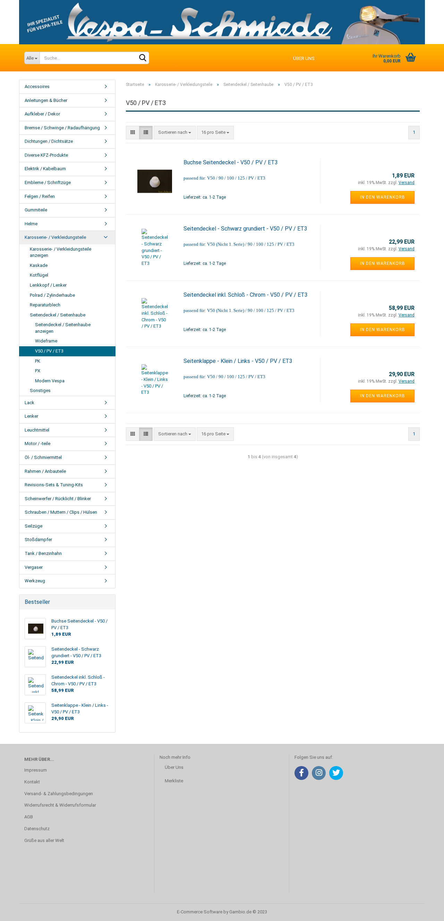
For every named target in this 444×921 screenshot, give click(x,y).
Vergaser (34, 567)
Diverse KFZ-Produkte (46, 155)
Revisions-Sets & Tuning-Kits (54, 484)
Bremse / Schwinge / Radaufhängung (62, 127)
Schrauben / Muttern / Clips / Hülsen (61, 512)
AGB (28, 816)
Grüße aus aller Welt (44, 840)
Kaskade (39, 265)
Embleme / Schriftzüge (48, 182)
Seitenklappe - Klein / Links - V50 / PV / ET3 (237, 361)
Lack (29, 402)
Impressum (35, 770)
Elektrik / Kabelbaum (45, 168)
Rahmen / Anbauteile (45, 471)
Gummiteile (36, 209)
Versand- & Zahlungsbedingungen (58, 793)
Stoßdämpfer (38, 539)
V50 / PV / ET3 (49, 351)
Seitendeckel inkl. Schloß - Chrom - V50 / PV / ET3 (245, 295)
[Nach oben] (425, 910)
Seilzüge (33, 526)
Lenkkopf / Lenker (48, 285)
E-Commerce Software (199, 911)
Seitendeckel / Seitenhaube (57, 315)
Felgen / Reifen (40, 196)
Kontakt (32, 781)
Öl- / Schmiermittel (43, 457)
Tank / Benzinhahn (43, 553)
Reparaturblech (45, 304)
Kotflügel (39, 275)
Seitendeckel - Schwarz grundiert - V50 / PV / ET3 (245, 228)
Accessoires (37, 86)
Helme (31, 223)
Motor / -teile (37, 443)
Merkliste (174, 780)
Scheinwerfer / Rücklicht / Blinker (58, 498)
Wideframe (46, 341)
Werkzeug (35, 580)
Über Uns (174, 767)
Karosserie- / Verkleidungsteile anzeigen (60, 252)
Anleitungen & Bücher (46, 100)
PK (37, 361)
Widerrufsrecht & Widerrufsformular (60, 805)
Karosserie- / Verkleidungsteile (55, 237)
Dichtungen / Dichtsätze (49, 141)
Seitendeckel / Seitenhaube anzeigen (63, 328)
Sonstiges (40, 390)
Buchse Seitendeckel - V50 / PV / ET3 (230, 162)
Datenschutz (37, 828)
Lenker (31, 416)
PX (37, 370)
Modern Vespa (50, 380)
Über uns (304, 58)
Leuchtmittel (37, 430)
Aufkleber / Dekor (42, 113)
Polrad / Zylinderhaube (52, 295)
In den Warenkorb (382, 197)
